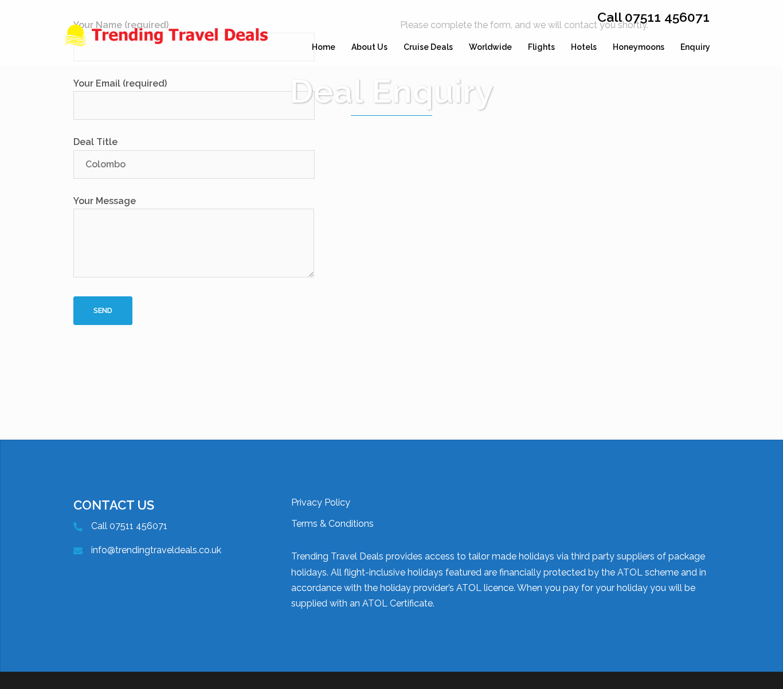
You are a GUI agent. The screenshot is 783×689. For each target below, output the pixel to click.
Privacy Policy (320, 502)
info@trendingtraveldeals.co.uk (156, 550)
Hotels (584, 47)
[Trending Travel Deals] (168, 47)
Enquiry (695, 47)
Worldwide (490, 47)
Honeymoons (638, 47)
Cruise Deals (428, 47)
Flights (541, 47)
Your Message (104, 200)
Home (323, 47)
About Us (369, 47)
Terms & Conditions (332, 523)
